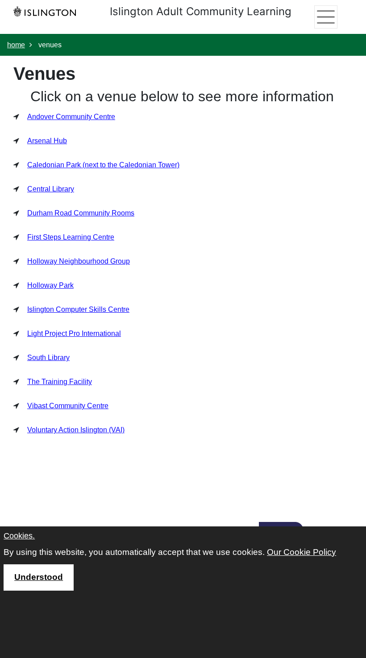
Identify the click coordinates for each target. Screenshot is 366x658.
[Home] (46, 11)
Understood (38, 577)
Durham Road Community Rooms (80, 213)
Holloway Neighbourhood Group (78, 261)
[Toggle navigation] (325, 17)
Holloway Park (50, 285)
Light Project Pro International (74, 333)
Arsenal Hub (47, 141)
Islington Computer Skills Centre (78, 309)
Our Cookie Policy (301, 552)
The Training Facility (59, 381)
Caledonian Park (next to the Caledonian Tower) (103, 165)
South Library (48, 357)
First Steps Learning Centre (70, 237)
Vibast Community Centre (67, 406)
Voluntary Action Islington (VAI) (76, 430)
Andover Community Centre (71, 116)
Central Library (50, 189)
